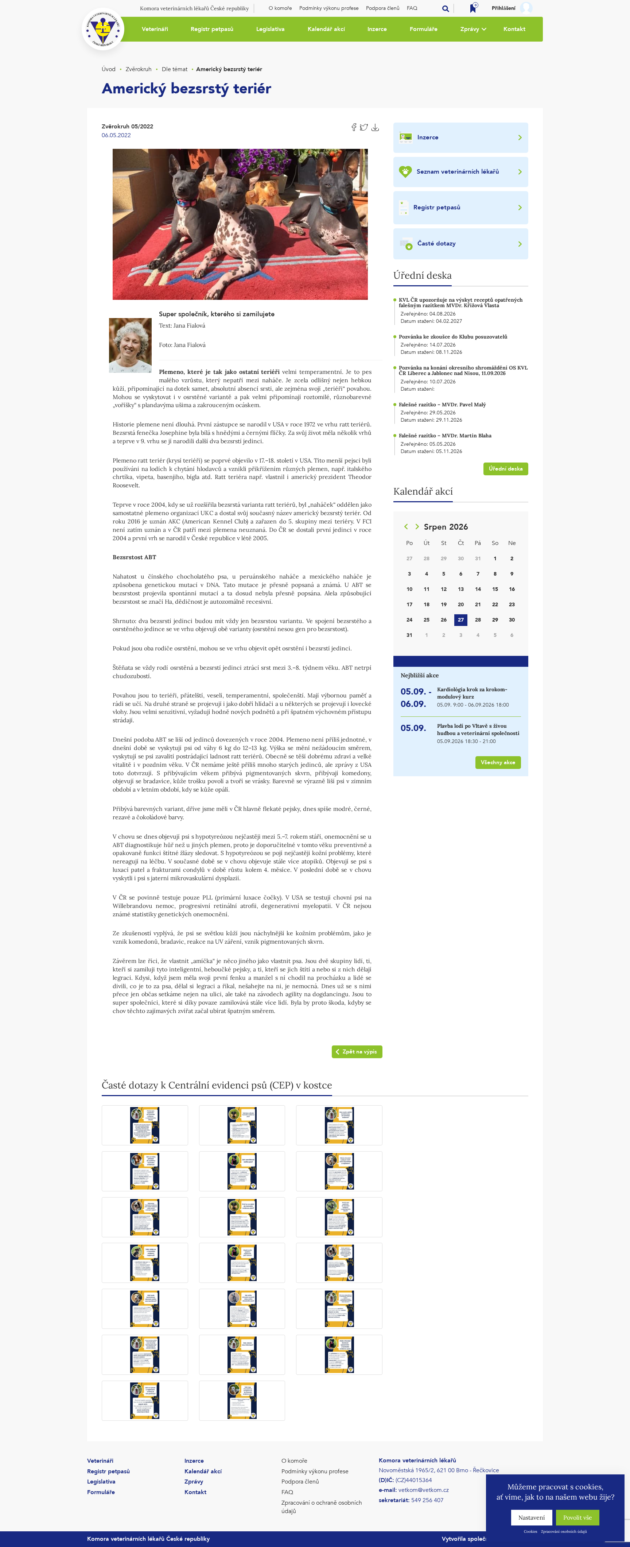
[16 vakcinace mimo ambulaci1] (145, 1355)
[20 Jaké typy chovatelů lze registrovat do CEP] (242, 1401)
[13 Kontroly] (145, 1309)
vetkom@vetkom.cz (423, 1490)
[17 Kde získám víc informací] (242, 1355)
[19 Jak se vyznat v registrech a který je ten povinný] (145, 1401)
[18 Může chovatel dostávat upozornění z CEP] (339, 1355)
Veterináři (155, 29)
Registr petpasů (212, 29)
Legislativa (270, 29)
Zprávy (469, 29)
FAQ (412, 8)
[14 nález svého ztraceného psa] (242, 1309)
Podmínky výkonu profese (329, 8)
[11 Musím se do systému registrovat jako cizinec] (242, 1263)
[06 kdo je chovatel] (339, 1171)
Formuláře (424, 29)
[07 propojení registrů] (145, 1217)
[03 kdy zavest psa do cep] (339, 1125)
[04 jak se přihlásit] (145, 1171)
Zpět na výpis (360, 1051)
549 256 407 (427, 1500)
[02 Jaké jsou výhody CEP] (242, 1125)
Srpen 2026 (446, 527)
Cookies (530, 1531)
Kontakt (514, 29)
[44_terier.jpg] (240, 223)
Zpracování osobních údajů (564, 1531)
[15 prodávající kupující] (339, 1309)
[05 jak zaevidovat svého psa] (242, 1171)
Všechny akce (498, 762)
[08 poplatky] (242, 1217)
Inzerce (377, 29)
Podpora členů (383, 8)
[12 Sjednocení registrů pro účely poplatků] (339, 1263)
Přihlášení (504, 8)
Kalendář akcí (326, 29)
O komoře (280, 8)
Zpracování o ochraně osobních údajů (321, 1507)
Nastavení (531, 1517)
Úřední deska (506, 468)
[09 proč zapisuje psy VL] (339, 1217)
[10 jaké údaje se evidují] (145, 1263)
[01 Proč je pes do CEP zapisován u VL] (145, 1125)
